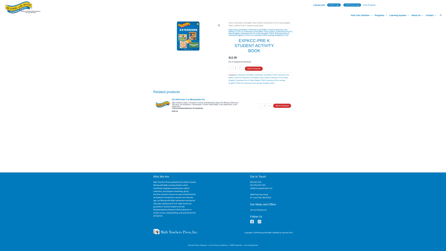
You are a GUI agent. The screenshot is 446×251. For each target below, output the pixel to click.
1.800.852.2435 (319, 5)
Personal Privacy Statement (197, 245)
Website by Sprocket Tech (283, 233)
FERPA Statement (236, 245)
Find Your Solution (360, 15)
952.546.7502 (260, 185)
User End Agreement (251, 245)
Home (231, 23)
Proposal (371, 5)
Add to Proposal (253, 69)
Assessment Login (352, 5)
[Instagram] (259, 222)
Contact (430, 15)
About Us (416, 15)
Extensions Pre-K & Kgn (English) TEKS (257, 33)
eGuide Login (333, 5)
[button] (441, 15)
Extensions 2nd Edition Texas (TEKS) (249, 23)
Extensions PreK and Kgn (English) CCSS (270, 35)
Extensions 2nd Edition (238, 30)
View (365, 5)
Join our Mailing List (258, 210)
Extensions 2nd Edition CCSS (261, 30)
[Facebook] (252, 222)
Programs (379, 15)
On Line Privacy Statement (218, 245)
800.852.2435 (255, 182)
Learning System (397, 15)
